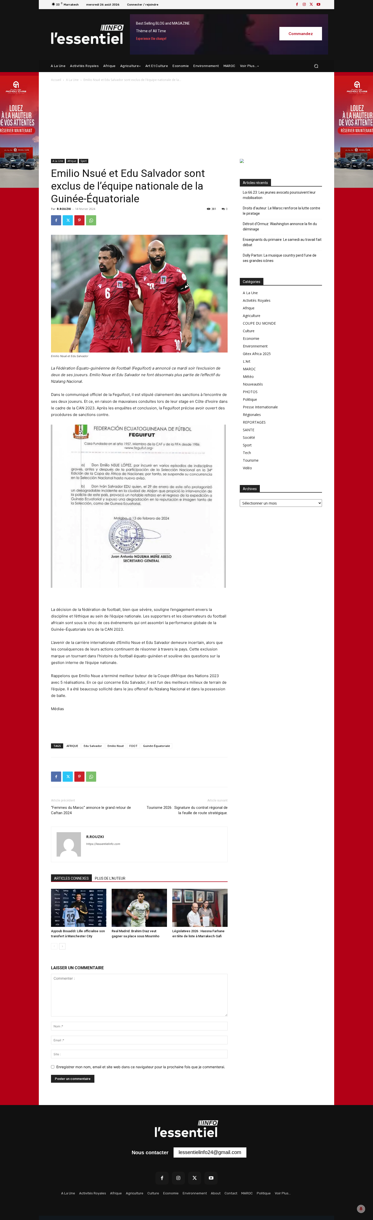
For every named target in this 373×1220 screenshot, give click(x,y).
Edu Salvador (93, 746)
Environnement (255, 346)
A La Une (72, 80)
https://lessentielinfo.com (103, 844)
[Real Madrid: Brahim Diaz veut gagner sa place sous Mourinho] (139, 908)
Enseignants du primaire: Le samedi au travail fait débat (282, 242)
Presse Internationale (260, 407)
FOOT (133, 746)
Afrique (71, 161)
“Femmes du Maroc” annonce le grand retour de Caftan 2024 (91, 810)
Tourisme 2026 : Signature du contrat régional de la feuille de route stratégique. (187, 810)
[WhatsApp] (91, 220)
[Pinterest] (79, 220)
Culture (249, 330)
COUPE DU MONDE (259, 323)
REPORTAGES (254, 422)
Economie (251, 338)
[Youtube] (318, 4)
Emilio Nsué (116, 746)
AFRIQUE (72, 746)
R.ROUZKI (64, 209)
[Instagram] (304, 4)
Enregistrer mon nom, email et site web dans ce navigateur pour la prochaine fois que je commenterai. (140, 1067)
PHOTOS (250, 391)
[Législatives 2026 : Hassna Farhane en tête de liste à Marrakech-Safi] (200, 908)
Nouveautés (253, 384)
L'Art (246, 361)
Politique (250, 399)
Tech (247, 452)
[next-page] (62, 946)
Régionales (252, 414)
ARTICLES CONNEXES (71, 878)
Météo (248, 376)
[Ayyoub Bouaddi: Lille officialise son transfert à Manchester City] (78, 908)
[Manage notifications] (361, 1209)
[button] (316, 66)
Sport (83, 161)
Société (249, 437)
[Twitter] (311, 4)
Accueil (56, 80)
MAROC (249, 368)
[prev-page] (54, 946)
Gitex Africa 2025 (257, 353)
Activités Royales (256, 300)
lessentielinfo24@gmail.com (210, 1152)
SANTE (248, 429)
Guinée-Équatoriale (156, 746)
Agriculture (251, 315)
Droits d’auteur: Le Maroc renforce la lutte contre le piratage (281, 210)
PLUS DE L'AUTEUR (110, 878)
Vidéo (247, 467)
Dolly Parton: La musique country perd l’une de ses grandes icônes (279, 258)
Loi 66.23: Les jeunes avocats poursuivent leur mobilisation (279, 195)
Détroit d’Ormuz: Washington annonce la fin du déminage (280, 226)
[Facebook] (297, 4)
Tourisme (251, 460)
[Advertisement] (186, 120)
